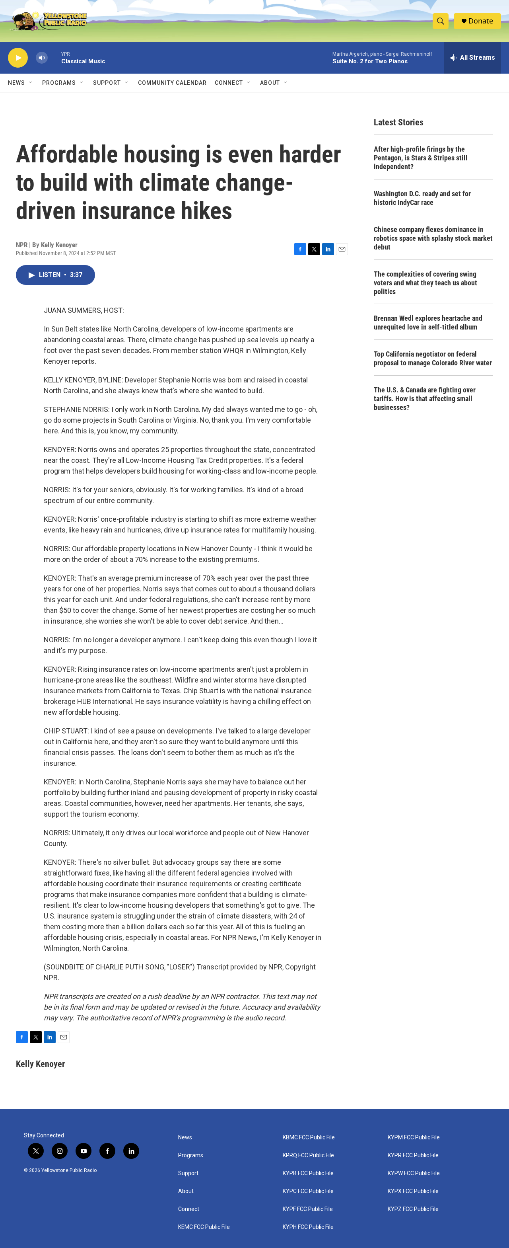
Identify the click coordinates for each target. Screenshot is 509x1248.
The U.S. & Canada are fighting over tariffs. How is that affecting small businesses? (425, 398)
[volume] (42, 58)
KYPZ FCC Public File (413, 1209)
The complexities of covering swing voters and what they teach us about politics (425, 283)
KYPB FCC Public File (308, 1173)
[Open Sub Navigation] (31, 83)
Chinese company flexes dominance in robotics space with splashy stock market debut (433, 238)
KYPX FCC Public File (413, 1191)
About (186, 1191)
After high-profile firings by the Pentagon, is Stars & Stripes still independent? (421, 158)
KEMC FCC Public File (204, 1227)
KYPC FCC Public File (308, 1191)
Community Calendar (172, 83)
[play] (18, 57)
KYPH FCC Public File (308, 1227)
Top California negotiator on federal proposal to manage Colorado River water (433, 358)
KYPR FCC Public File (413, 1155)
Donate (480, 21)
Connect (229, 83)
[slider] (54, 57)
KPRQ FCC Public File (308, 1155)
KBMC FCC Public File (309, 1138)
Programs (59, 83)
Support (107, 83)
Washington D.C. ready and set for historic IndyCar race (422, 198)
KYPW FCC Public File (414, 1173)
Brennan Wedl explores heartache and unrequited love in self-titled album (428, 322)
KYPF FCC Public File (308, 1209)
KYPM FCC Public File (414, 1138)
